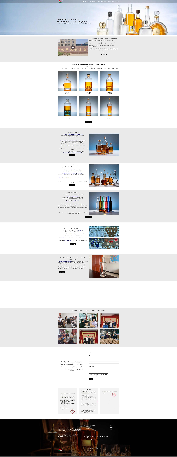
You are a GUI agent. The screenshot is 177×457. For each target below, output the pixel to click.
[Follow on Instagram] (86, 439)
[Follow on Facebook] (85, 439)
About (111, 425)
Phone (90, 359)
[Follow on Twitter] (88, 439)
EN (98, 439)
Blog (113, 1)
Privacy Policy (90, 450)
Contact (116, 1)
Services (109, 1)
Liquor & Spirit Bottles (102, 1)
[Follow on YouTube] (91, 439)
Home (83, 1)
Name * (90, 352)
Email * (90, 355)
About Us (86, 1)
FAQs (111, 429)
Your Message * (91, 366)
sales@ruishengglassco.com (90, 425)
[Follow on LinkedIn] (90, 439)
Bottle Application (93, 1)
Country (90, 362)
